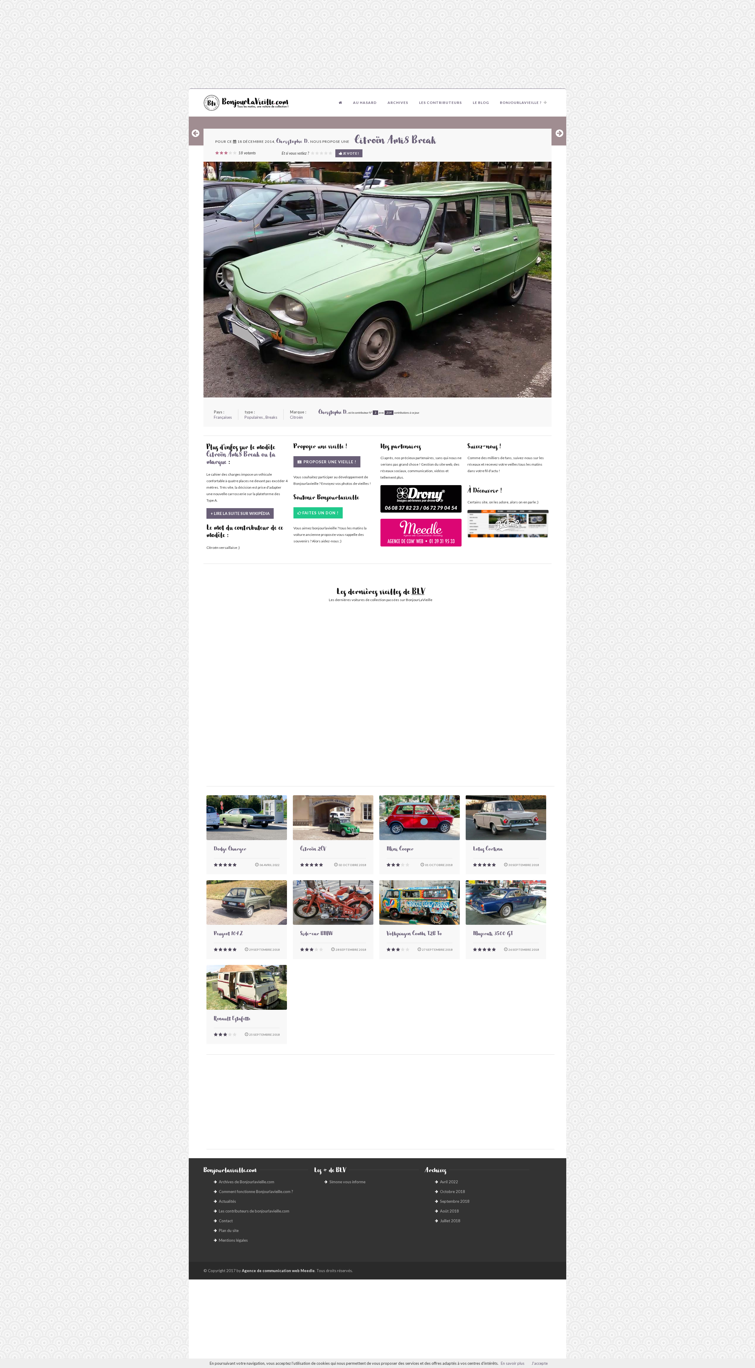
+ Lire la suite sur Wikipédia (240, 513)
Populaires (253, 417)
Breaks (271, 417)
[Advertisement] (377, 44)
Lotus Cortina (488, 849)
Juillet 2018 (450, 1220)
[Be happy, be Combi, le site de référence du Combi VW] (508, 523)
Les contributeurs (440, 102)
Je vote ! (350, 153)
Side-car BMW (316, 934)
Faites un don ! (320, 512)
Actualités (227, 1201)
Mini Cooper (400, 849)
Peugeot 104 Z (228, 934)
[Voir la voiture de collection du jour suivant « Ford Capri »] (559, 133)
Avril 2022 (449, 1181)
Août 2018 (449, 1211)
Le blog (481, 102)
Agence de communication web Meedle (278, 1270)
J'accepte (539, 1363)
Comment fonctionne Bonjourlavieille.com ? (256, 1191)
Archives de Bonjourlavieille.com (246, 1181)
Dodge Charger (230, 849)
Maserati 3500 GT (493, 934)
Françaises (223, 417)
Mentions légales (233, 1240)
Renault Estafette (232, 1019)
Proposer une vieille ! (329, 461)
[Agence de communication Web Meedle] (421, 535)
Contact (226, 1220)
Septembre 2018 (455, 1201)
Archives (398, 102)
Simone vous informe (347, 1181)
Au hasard (365, 102)
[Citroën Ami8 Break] (377, 279)
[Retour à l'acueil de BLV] (340, 103)
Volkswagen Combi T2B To (414, 934)
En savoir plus (512, 1363)
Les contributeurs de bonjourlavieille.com (254, 1211)
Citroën (296, 417)
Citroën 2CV (313, 849)
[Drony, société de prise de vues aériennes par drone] (421, 501)
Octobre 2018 (452, 1191)
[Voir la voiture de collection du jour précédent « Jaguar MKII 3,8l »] (195, 133)
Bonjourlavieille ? (521, 102)
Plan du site (229, 1230)
